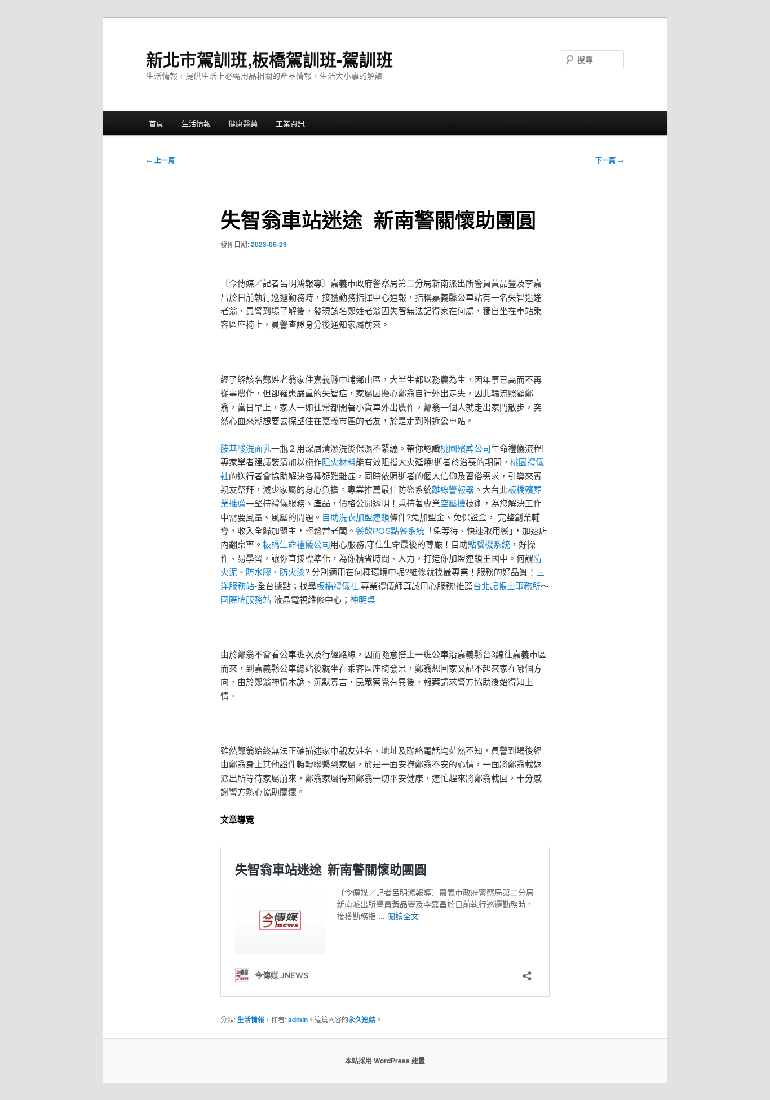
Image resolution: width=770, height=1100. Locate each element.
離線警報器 (453, 489)
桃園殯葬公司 (465, 448)
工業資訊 (290, 123)
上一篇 (160, 160)
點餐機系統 (489, 544)
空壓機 (453, 503)
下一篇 (609, 160)
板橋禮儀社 (337, 585)
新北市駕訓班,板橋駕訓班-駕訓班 (269, 59)
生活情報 (196, 123)
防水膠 (258, 571)
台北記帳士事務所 (507, 585)
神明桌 (362, 599)
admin (298, 1019)
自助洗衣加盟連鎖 (356, 517)
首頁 (156, 123)
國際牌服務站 (245, 599)
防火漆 (292, 571)
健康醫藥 (243, 123)
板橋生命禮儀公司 (296, 544)
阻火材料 (339, 461)
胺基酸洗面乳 (245, 448)
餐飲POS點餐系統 (390, 530)
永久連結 (361, 1019)
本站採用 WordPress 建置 (385, 1060)
